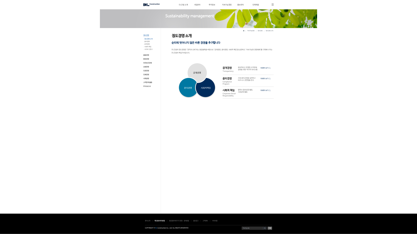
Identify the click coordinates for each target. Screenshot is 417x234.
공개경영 (147, 44)
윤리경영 (147, 41)
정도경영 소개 (148, 39)
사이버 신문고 (148, 49)
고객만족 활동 (147, 82)
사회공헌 (146, 78)
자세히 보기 (264, 68)
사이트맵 (214, 221)
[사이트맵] (272, 4)
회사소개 (147, 221)
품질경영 (146, 55)
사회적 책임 (147, 47)
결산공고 (195, 221)
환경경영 (146, 59)
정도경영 (146, 35)
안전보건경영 (147, 63)
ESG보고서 (147, 86)
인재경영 (146, 75)
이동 (270, 228)
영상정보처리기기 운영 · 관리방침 (179, 221)
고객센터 (205, 221)
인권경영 (146, 71)
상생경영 (146, 67)
